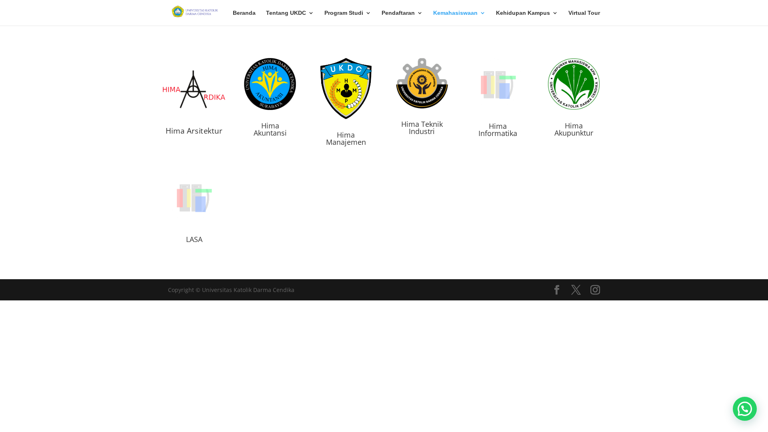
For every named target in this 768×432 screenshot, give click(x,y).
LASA (194, 239)
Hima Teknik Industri (422, 127)
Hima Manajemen (346, 138)
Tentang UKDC (286, 13)
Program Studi (343, 13)
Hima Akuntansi (270, 129)
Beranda (244, 13)
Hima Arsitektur (194, 130)
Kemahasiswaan (455, 13)
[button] (745, 409)
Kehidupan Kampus (523, 13)
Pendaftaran (398, 13)
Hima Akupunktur (573, 129)
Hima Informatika (497, 129)
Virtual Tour (584, 13)
